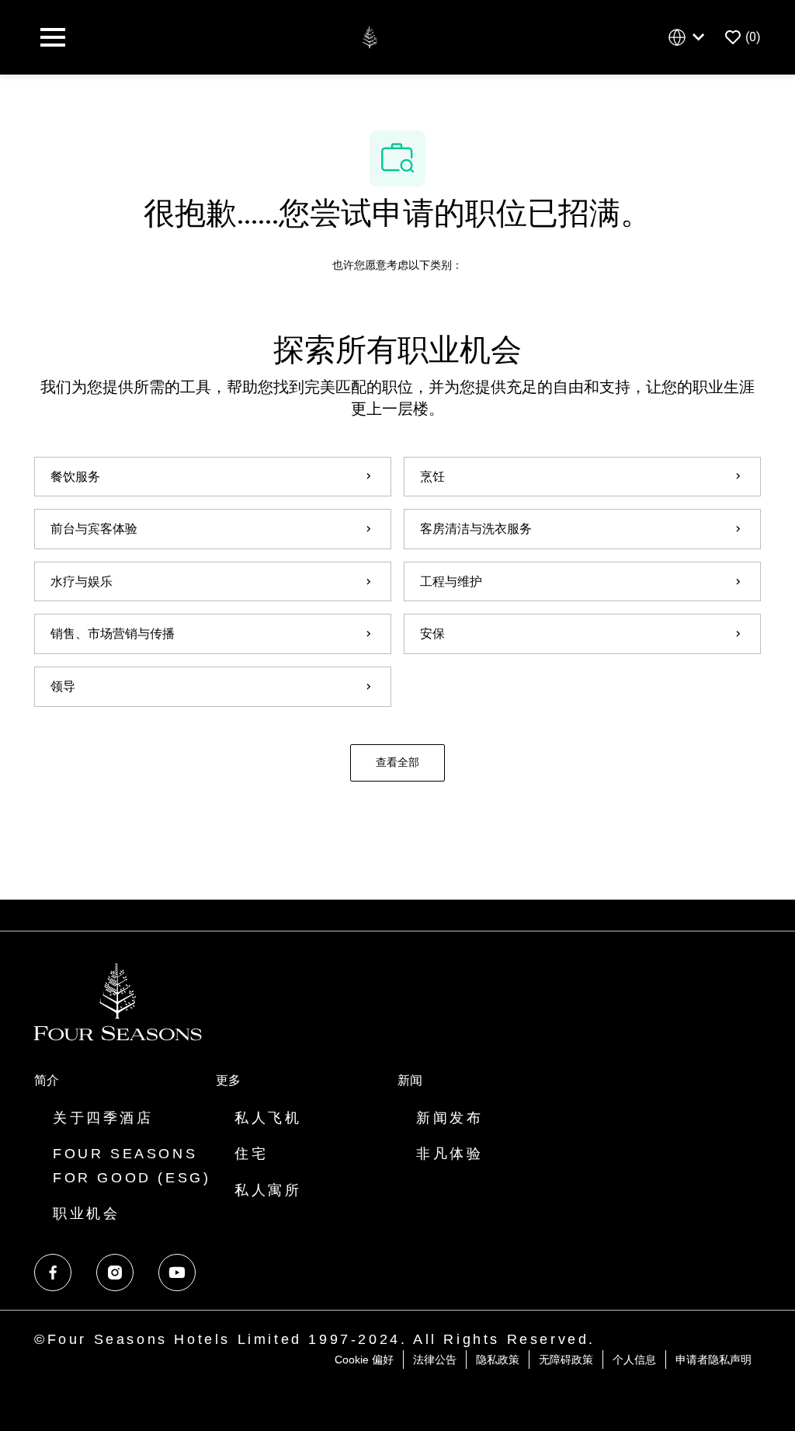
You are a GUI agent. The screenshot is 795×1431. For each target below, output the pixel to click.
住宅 (251, 1153)
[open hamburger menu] (52, 37)
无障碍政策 (566, 1359)
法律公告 (435, 1359)
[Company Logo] (369, 36)
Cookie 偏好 (364, 1359)
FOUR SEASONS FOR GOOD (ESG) (131, 1166)
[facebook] (52, 1272)
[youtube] (177, 1272)
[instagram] (115, 1272)
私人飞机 (267, 1118)
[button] (397, 763)
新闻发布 (449, 1118)
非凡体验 (449, 1153)
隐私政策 (497, 1359)
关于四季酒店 (103, 1118)
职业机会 (86, 1213)
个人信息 (634, 1359)
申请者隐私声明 (713, 1359)
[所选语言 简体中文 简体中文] (689, 37)
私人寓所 (267, 1190)
